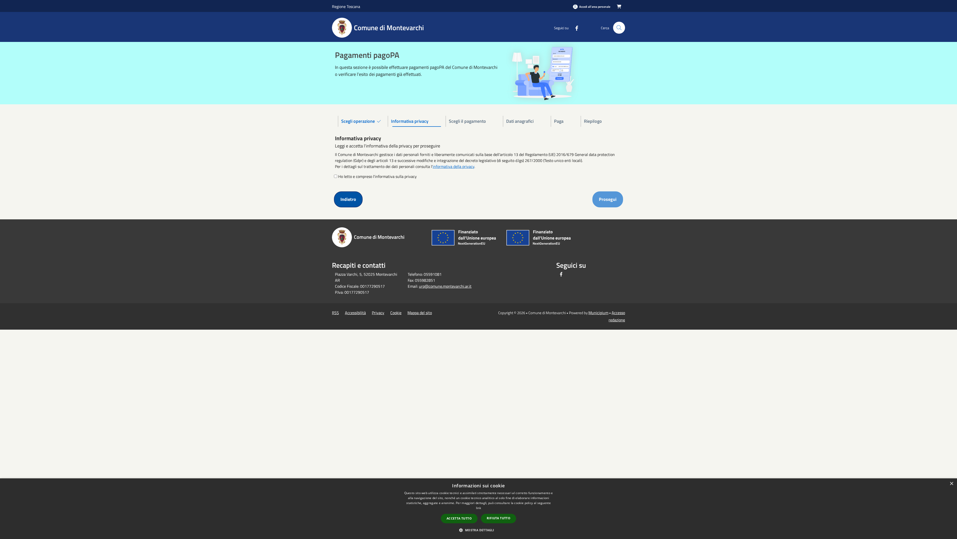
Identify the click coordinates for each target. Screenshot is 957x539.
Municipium (598, 313)
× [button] (951, 484)
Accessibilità (355, 313)
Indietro (348, 199)
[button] (478, 530)
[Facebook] (575, 27)
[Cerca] (619, 28)
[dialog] (478, 508)
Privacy (378, 313)
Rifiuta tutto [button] (498, 518)
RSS (335, 313)
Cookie (395, 313)
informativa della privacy (453, 166)
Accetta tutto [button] (459, 518)
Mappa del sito (419, 313)
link (478, 508)
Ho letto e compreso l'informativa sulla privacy (377, 176)
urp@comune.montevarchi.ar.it (445, 286)
